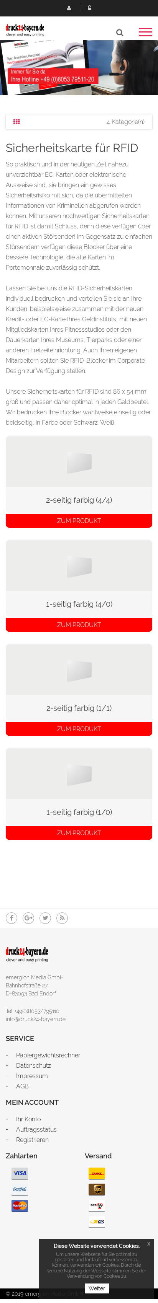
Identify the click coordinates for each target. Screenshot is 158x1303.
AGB (22, 1086)
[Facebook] (11, 918)
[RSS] (62, 918)
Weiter (97, 1288)
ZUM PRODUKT (79, 520)
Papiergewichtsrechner (48, 1055)
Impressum (32, 1076)
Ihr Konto (28, 1119)
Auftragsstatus (36, 1129)
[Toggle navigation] (145, 34)
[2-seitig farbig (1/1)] (79, 669)
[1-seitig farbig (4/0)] (79, 565)
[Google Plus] (28, 918)
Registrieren (68, 7)
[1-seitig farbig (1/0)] (79, 773)
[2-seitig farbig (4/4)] (79, 460)
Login (89, 7)
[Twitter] (45, 918)
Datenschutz (33, 1065)
